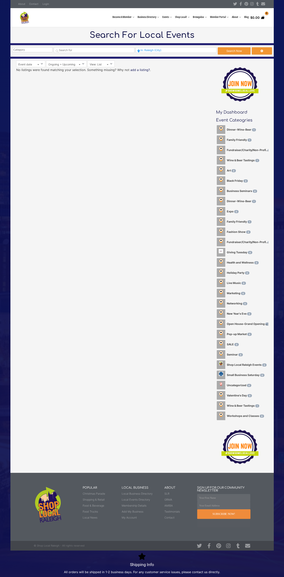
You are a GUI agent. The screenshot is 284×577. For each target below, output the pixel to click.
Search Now (238, 50)
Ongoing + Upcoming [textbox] (61, 64)
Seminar (234, 354)
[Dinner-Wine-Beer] (221, 129)
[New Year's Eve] (221, 313)
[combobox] (30, 63)
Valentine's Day (238, 395)
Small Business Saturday (245, 375)
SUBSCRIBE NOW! (223, 513)
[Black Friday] (221, 180)
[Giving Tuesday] (221, 252)
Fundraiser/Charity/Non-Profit (247, 150)
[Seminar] (221, 354)
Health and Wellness (242, 262)
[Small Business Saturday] (221, 375)
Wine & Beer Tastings (242, 160)
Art (230, 170)
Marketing (235, 293)
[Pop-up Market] (221, 334)
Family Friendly (238, 139)
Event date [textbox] (25, 64)
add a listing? (140, 70)
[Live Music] (221, 283)
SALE (232, 344)
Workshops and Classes (245, 415)
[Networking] (221, 303)
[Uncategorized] (221, 385)
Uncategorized (238, 385)
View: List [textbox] (96, 64)
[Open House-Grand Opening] (221, 323)
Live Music (235, 283)
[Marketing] (221, 293)
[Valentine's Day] (221, 395)
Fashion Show (238, 231)
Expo (232, 211)
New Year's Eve (238, 313)
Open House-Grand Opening (247, 323)
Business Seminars (241, 191)
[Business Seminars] (221, 191)
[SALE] (221, 344)
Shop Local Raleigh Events (246, 364)
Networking (236, 303)
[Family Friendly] (221, 139)
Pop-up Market (238, 334)
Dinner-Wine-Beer (240, 129)
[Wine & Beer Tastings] (221, 160)
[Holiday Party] (221, 272)
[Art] (221, 170)
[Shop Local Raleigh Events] (221, 364)
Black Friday (236, 180)
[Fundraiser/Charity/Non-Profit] (221, 150)
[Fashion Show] (221, 231)
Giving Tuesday (239, 252)
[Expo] (221, 211)
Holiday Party (237, 272)
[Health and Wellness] (221, 262)
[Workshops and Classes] (221, 415)
